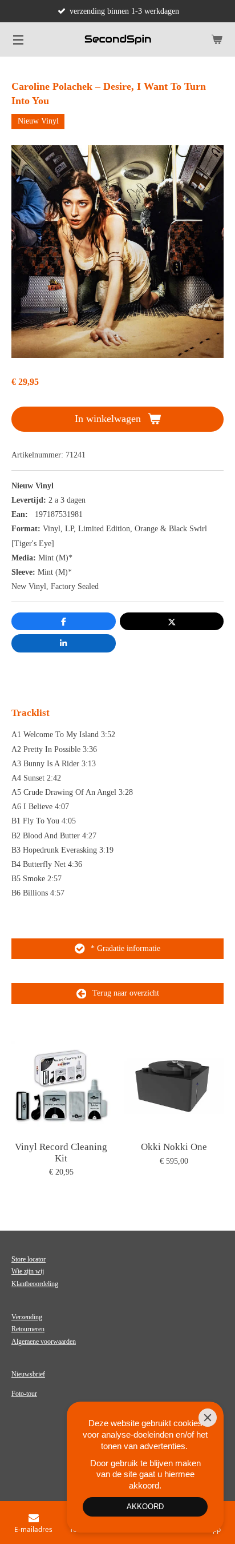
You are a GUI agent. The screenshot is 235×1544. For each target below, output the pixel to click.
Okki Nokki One (174, 1146)
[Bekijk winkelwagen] (216, 39)
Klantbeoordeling (34, 1284)
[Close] (207, 1417)
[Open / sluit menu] (18, 39)
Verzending (26, 1317)
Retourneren (27, 1329)
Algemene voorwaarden (43, 1342)
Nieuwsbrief (28, 1374)
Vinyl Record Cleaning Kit (61, 1152)
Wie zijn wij (27, 1271)
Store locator (28, 1259)
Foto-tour (24, 1394)
